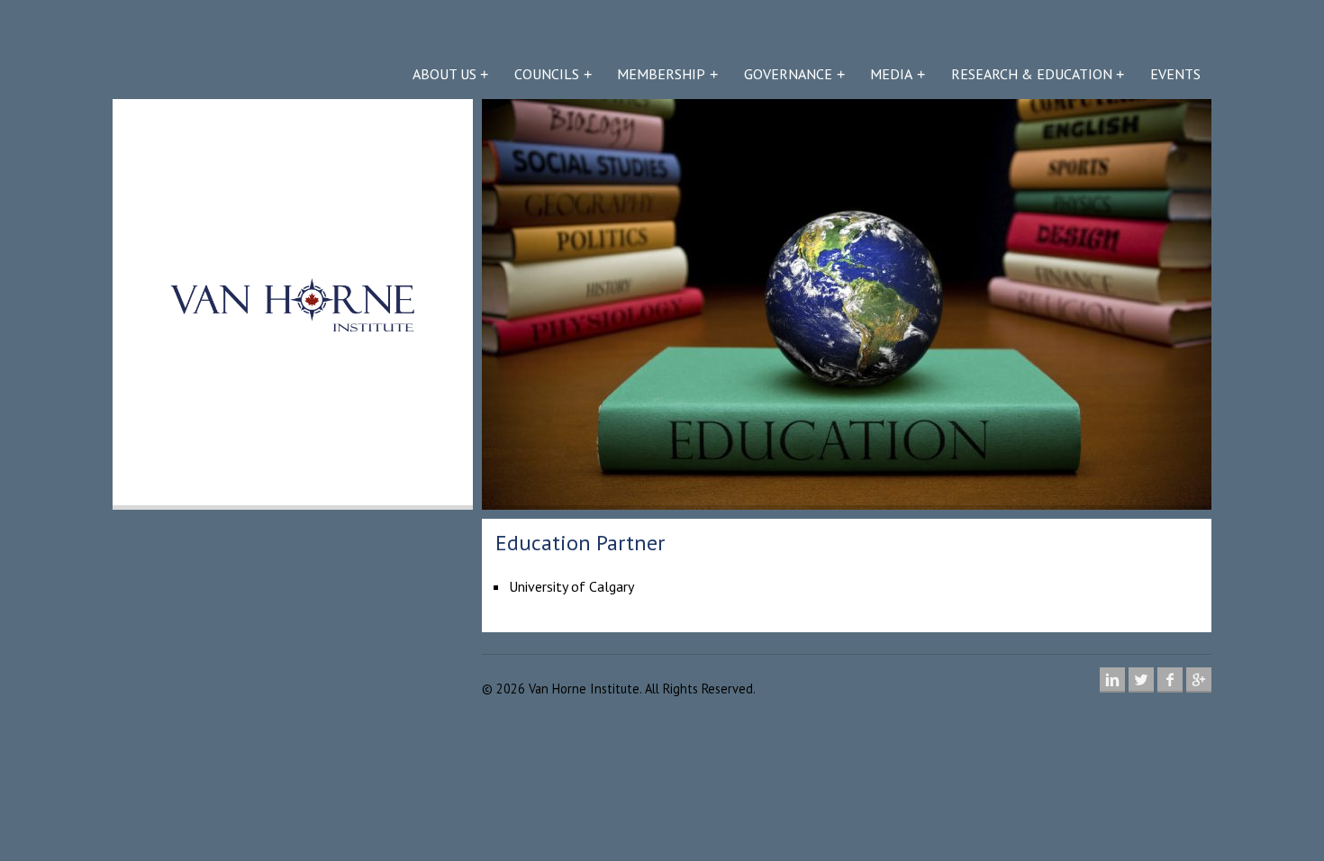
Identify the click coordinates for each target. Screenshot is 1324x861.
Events (1175, 74)
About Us (444, 74)
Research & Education (1031, 74)
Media (891, 74)
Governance (788, 74)
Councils (546, 74)
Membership (661, 74)
